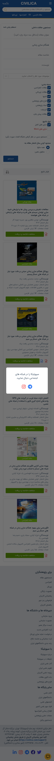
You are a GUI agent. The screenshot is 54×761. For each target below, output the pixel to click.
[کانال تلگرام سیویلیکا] (30, 386)
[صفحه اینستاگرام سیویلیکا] (24, 386)
